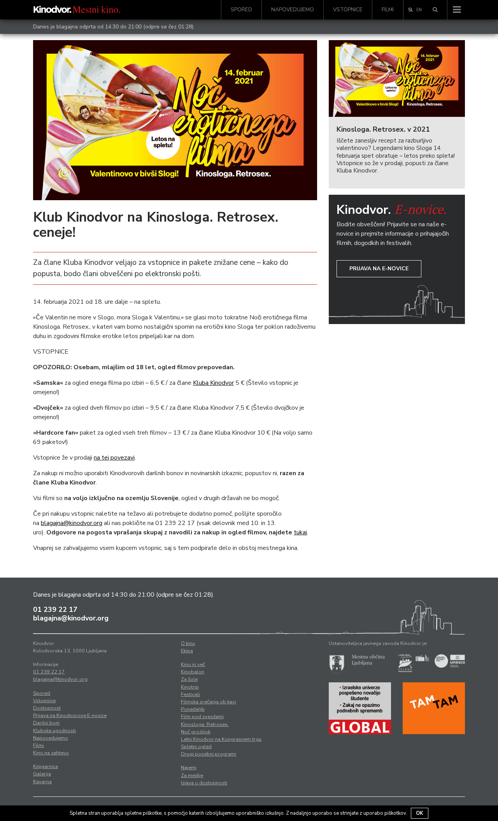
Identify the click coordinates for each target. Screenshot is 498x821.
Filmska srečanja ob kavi (208, 701)
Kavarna (42, 781)
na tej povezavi (114, 457)
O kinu (188, 643)
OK (419, 813)
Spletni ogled (196, 746)
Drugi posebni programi (208, 754)
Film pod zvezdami (202, 716)
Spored (241, 9)
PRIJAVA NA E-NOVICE (379, 268)
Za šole (189, 679)
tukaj (300, 532)
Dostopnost (47, 708)
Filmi (388, 9)
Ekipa (187, 650)
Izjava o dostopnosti (204, 782)
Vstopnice (348, 9)
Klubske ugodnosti (54, 730)
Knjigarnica (45, 766)
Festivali (190, 694)
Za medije (192, 775)
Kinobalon (192, 671)
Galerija (42, 773)
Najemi (188, 767)
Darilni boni (46, 722)
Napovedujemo (292, 9)
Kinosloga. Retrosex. (205, 724)
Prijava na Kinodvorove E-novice (70, 715)
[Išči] (435, 9)
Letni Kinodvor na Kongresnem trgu (221, 739)
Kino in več (193, 664)
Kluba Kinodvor (213, 383)
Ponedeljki (193, 709)
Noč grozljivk (195, 731)
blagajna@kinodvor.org (71, 523)
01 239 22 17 (55, 609)
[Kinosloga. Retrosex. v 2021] (397, 78)
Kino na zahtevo (51, 752)
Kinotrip (190, 687)
